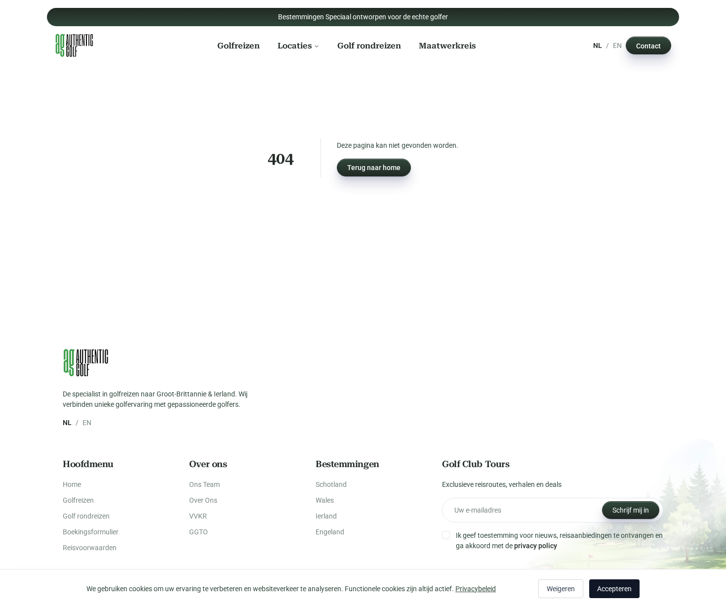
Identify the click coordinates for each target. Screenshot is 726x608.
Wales (325, 500)
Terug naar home (374, 168)
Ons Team (204, 484)
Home (72, 484)
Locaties (295, 45)
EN (617, 45)
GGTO (198, 532)
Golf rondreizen (369, 45)
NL (597, 45)
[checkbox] (446, 535)
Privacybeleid (475, 589)
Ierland (326, 516)
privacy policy (535, 546)
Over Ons (203, 500)
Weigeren (561, 589)
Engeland (330, 532)
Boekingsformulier (91, 532)
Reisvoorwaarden (90, 548)
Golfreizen (238, 45)
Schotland (331, 484)
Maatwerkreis (447, 45)
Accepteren (614, 589)
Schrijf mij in (630, 510)
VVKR (198, 516)
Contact (648, 45)
